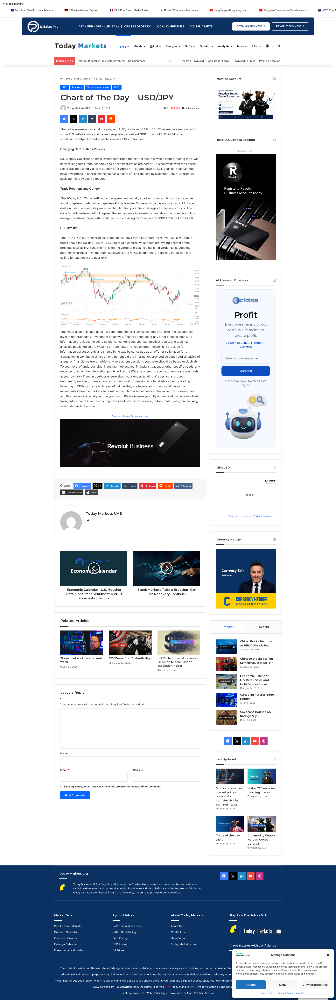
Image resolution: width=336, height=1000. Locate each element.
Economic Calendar (66, 938)
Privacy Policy (285, 993)
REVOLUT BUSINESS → (290, 26)
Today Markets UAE (78, 108)
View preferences (315, 985)
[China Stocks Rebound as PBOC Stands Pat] (226, 646)
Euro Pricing (120, 938)
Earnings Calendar (65, 944)
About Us (300, 993)
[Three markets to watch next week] (81, 642)
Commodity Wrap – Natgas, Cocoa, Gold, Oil (261, 839)
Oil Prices (118, 950)
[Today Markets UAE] (80, 46)
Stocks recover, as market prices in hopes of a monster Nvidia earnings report (229, 796)
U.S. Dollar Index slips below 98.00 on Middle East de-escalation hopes (178, 662)
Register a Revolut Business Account (130, 416)
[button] (328, 955)
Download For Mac (244, 60)
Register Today (245, 151)
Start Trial (246, 370)
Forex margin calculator (69, 950)
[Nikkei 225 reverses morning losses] (262, 776)
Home (67, 78)
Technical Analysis (98, 87)
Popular (228, 627)
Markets (77, 87)
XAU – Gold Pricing (124, 932)
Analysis (223, 46)
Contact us (178, 932)
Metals (138, 46)
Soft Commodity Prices (127, 926)
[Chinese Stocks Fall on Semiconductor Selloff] (226, 664)
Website (138, 769)
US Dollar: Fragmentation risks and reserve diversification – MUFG (117, 60)
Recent (264, 627)
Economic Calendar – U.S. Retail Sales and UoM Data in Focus (255, 680)
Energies (172, 46)
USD (116, 87)
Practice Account (269, 60)
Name (65, 753)
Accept (251, 985)
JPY (64, 87)
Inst (155, 46)
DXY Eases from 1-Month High (130, 658)
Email (64, 769)
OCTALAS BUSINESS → (250, 26)
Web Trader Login (218, 60)
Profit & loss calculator (68, 926)
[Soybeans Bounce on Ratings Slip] (226, 717)
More (240, 46)
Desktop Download (192, 60)
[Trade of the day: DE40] (230, 823)
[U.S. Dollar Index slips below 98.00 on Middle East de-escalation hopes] (179, 642)
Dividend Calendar (65, 932)
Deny (283, 985)
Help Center (178, 938)
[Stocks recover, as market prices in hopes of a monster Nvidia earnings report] (230, 777)
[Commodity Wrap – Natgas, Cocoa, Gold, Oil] (262, 823)
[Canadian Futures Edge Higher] (226, 700)
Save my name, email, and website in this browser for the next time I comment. (112, 786)
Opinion (205, 46)
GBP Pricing (120, 944)
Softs (188, 46)
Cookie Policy (268, 993)
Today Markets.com (183, 944)
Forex (122, 46)
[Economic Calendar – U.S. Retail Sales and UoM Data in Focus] (226, 681)
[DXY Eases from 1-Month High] (130, 642)
